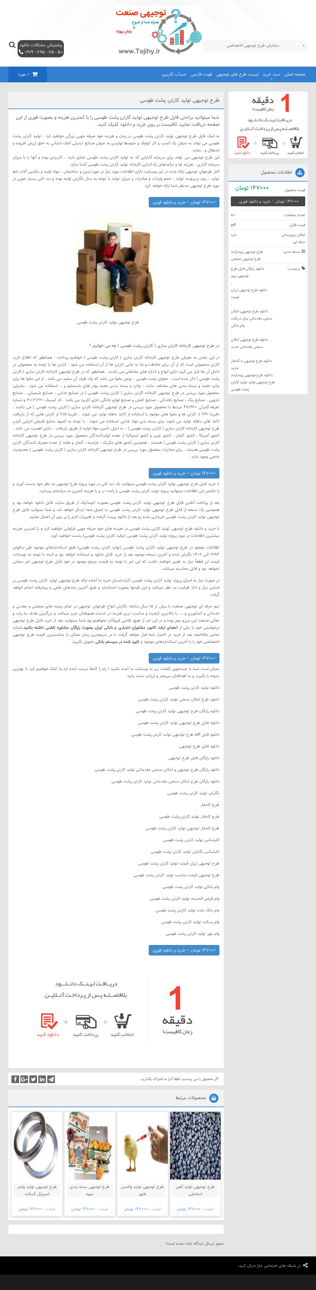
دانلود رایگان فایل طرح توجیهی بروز (247, 272)
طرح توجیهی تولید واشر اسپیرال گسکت (37, 1190)
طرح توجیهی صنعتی (246, 259)
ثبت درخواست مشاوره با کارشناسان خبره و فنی (240, 45)
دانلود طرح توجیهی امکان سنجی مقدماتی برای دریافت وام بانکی (251, 318)
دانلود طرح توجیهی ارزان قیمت (249, 293)
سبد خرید (271, 74)
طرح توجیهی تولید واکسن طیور (142, 1190)
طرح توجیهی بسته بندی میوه (90, 1190)
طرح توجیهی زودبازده (247, 252)
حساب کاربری (174, 74)
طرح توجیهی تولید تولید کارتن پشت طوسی (253, 385)
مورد (23, 74)
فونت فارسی (201, 74)
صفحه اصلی (295, 74)
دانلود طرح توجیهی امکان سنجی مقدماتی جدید (249, 343)
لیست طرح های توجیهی (237, 74)
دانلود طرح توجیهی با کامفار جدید (251, 364)
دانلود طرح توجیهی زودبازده (251, 375)
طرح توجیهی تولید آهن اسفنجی (195, 1190)
